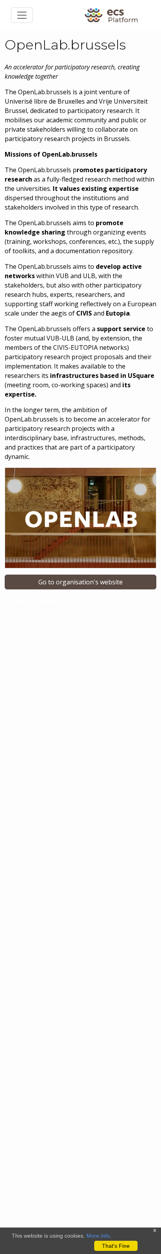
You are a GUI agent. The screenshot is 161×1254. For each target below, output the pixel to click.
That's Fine (116, 1246)
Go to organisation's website (80, 582)
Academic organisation (37, 601)
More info (98, 1236)
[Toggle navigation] (22, 15)
